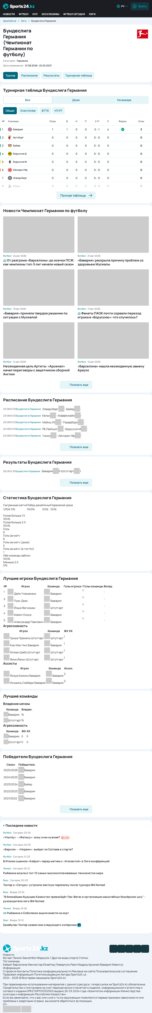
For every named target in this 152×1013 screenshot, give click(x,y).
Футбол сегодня (74, 14)
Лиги (92, 14)
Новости (9, 14)
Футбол (23, 14)
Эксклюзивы (50, 14)
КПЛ (35, 14)
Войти (143, 6)
